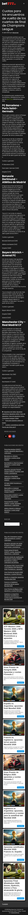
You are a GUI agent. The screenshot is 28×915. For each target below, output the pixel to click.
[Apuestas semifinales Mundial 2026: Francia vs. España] (13, 837)
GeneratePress (15, 912)
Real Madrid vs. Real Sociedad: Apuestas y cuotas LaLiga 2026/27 (13, 464)
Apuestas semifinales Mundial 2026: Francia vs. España (14, 849)
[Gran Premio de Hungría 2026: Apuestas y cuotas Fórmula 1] (13, 658)
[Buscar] (22, 524)
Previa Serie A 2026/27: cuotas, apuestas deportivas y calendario (13, 496)
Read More (20, 646)
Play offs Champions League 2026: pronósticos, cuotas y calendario (13, 538)
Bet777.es (10, 99)
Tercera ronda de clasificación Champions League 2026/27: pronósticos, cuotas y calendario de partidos (14, 559)
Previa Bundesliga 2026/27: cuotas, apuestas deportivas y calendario (13, 451)
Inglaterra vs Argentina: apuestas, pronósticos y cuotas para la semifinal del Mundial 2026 (13, 596)
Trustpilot (5, 904)
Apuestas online (14, 414)
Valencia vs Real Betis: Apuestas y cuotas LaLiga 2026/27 (12, 478)
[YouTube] (9, 436)
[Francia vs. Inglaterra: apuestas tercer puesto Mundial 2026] (13, 728)
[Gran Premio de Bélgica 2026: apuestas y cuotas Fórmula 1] (13, 762)
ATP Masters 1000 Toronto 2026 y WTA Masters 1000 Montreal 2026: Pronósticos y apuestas (13, 567)
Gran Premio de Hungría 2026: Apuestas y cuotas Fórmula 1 (13, 573)
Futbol (17, 418)
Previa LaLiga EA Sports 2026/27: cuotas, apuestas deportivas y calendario (12, 552)
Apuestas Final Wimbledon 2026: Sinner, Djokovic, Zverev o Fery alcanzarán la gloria (13, 885)
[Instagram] (5, 436)
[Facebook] (13, 436)
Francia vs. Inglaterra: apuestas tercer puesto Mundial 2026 (11, 584)
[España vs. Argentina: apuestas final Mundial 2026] (13, 694)
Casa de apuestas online (16, 416)
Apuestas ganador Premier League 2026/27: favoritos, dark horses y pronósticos (14, 471)
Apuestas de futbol (10, 412)
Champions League (8, 418)
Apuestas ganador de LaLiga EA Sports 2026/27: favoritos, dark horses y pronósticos (13, 545)
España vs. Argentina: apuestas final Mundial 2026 (14, 578)
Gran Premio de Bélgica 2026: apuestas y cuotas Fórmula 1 (13, 590)
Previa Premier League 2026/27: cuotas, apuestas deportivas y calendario (12, 503)
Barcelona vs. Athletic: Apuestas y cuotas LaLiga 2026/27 (12, 458)
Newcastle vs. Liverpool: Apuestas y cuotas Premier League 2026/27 (12, 490)
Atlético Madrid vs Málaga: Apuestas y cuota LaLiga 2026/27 (12, 510)
